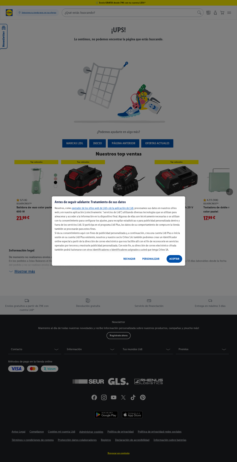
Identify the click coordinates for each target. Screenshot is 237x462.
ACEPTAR (174, 258)
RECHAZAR (129, 258)
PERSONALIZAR (150, 258)
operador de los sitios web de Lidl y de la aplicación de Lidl (102, 208)
